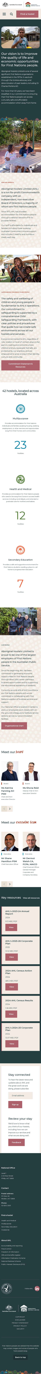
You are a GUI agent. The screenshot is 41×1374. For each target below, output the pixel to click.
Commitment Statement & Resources (21, 365)
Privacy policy (20, 1326)
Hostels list (5, 1230)
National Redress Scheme (11, 1261)
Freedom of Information (10, 1252)
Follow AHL (29, 1288)
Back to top (20, 1357)
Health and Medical (8, 1220)
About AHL (6, 1240)
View (11, 927)
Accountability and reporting (11, 1246)
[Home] (20, 4)
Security (20, 1329)
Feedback (16, 1142)
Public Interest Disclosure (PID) (13, 1264)
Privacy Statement (20, 1323)
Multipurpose (6, 1224)
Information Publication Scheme (13, 1258)
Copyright (20, 1317)
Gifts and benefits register (10, 1255)
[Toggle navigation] (4, 14)
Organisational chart (14, 726)
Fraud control (6, 1249)
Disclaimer (20, 1320)
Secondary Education (9, 1227)
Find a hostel (27, 14)
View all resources (31, 898)
